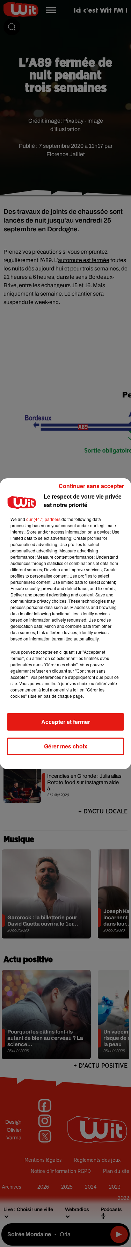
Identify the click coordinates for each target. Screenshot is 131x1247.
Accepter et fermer (65, 722)
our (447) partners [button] (43, 519)
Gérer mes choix (65, 746)
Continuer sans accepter (91, 486)
